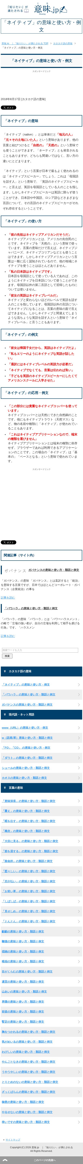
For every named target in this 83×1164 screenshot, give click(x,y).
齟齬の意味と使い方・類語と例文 (23, 931)
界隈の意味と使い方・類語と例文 (23, 1001)
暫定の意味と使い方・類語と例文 (23, 1021)
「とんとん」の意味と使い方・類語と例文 (28, 921)
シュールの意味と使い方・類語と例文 (26, 767)
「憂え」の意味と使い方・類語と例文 (26, 811)
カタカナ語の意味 (33, 99)
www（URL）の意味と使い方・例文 (25, 727)
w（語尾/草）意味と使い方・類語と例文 (27, 737)
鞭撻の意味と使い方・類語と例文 (23, 941)
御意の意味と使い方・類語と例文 (23, 1102)
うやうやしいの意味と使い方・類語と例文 (28, 1071)
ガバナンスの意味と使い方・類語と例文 (53, 569)
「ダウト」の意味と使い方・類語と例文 (27, 757)
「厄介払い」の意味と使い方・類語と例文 (28, 881)
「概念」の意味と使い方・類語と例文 (26, 831)
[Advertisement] (41, 86)
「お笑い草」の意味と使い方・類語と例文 (28, 891)
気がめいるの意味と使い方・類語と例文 (27, 1041)
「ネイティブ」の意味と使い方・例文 (26, 684)
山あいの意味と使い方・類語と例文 (24, 991)
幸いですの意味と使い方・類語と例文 (26, 1122)
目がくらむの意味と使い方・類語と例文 (27, 971)
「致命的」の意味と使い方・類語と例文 (27, 861)
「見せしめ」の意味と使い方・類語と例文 (28, 911)
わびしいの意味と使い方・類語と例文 (26, 1051)
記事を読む (8, 597)
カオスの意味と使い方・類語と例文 (24, 777)
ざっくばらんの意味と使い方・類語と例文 (28, 1091)
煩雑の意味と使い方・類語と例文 (23, 951)
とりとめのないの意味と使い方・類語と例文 (30, 1082)
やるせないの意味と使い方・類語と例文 (27, 1112)
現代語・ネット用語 (21, 714)
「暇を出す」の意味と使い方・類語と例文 (28, 821)
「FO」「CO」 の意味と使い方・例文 (26, 747)
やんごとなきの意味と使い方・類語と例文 (28, 1061)
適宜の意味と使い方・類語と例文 (23, 981)
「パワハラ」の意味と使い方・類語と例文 (31, 608)
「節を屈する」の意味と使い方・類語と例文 (30, 851)
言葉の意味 (16, 787)
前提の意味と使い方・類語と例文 (23, 1011)
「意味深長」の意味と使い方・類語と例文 (28, 801)
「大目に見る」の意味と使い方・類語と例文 (30, 841)
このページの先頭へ (45, 1160)
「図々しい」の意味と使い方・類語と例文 (28, 871)
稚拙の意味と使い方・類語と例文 (23, 961)
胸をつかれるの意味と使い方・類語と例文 (28, 1031)
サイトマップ (13, 1139)
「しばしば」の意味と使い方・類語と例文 (28, 901)
